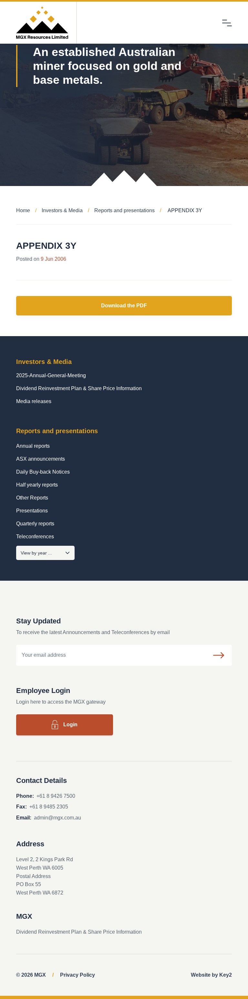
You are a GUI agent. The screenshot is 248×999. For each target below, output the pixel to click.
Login (70, 724)
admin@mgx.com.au (57, 817)
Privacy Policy (77, 975)
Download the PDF (124, 305)
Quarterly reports (35, 523)
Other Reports (32, 497)
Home (23, 210)
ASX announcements (40, 459)
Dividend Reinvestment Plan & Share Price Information (79, 388)
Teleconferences (35, 536)
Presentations (32, 510)
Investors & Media (62, 210)
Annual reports (33, 446)
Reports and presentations (124, 210)
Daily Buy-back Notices (43, 472)
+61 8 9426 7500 (55, 796)
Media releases (33, 401)
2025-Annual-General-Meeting (51, 375)
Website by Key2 (211, 975)
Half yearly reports (37, 485)
